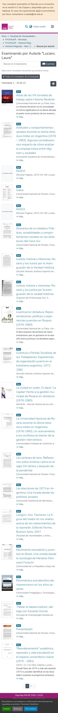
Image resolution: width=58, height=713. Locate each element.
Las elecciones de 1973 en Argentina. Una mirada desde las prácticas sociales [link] (35, 493)
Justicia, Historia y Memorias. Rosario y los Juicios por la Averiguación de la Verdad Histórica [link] (36, 263)
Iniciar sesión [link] (39, 26)
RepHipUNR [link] (21, 695)
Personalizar (30, 709)
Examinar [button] (49, 63)
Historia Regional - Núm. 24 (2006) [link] (19, 46)
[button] (8, 27)
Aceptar (6, 709)
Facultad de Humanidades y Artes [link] (24, 36)
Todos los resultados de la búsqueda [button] (22, 76)
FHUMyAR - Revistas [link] (16, 39)
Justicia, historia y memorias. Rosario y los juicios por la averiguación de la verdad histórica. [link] (36, 290)
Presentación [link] (24, 629)
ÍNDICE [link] (20, 171)
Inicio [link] (4, 36)
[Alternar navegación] (52, 26)
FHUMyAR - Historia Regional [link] (19, 42)
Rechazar (17, 709)
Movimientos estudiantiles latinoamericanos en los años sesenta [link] (35, 585)
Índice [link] (20, 190)
